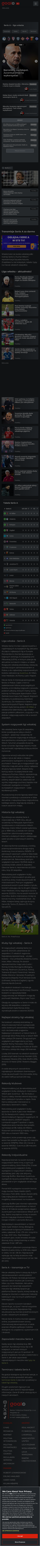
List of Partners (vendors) (10, 1530)
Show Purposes (20, 1542)
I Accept (20, 1536)
